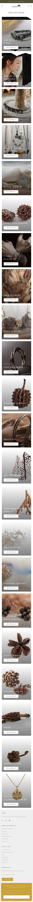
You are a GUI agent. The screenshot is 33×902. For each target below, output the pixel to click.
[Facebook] (2, 820)
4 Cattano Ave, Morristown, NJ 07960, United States (14, 816)
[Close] (30, 884)
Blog (3, 854)
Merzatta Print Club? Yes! (16, 1)
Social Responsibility (6, 836)
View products (11, 47)
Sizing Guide (5, 839)
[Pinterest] (9, 820)
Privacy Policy (5, 859)
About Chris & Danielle (7, 828)
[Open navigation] (2, 5)
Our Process (4, 831)
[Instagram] (5, 820)
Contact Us (4, 862)
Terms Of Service (6, 849)
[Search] (28, 6)
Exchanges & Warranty (7, 852)
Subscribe (7, 879)
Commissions (5, 833)
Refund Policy (5, 857)
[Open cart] (31, 6)
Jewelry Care (5, 841)
